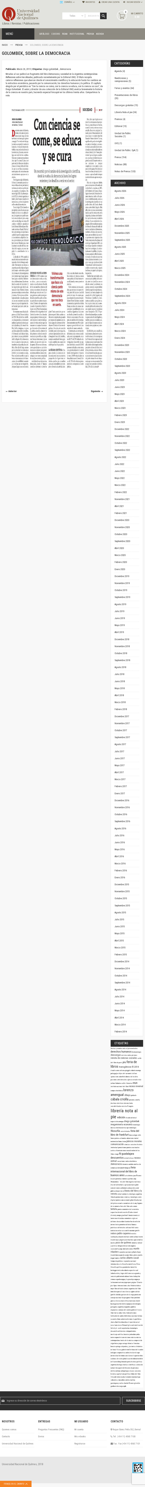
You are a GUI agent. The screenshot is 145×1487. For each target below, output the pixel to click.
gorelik (137, 1231)
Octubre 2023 (121, 359)
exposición (114, 1121)
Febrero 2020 (121, 562)
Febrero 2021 (121, 513)
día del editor (115, 1185)
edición (121, 1117)
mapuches (127, 1307)
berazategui (133, 1135)
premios (118, 1200)
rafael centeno (122, 1194)
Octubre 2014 (121, 975)
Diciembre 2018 (122, 639)
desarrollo (114, 1331)
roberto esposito (129, 1270)
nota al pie (126, 1048)
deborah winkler (138, 1359)
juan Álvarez (137, 1176)
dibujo (127, 1095)
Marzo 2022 (120, 485)
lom (115, 1313)
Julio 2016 (119, 835)
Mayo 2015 (120, 933)
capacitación (115, 1212)
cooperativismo (119, 1337)
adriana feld (130, 1228)
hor (139, 1276)
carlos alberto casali (129, 1258)
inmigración (121, 1246)
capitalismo (120, 1374)
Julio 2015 (119, 919)
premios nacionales (133, 1147)
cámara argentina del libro (132, 1289)
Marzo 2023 (120, 408)
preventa (132, 1100)
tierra (131, 1276)
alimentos (123, 1138)
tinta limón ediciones (130, 1313)
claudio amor (115, 1070)
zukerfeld (122, 1077)
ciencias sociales (130, 1144)
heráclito (134, 1267)
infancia (130, 1343)
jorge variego (123, 1343)
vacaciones (121, 1161)
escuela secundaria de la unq (127, 1203)
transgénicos (125, 1067)
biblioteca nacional (131, 1316)
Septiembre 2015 (122, 905)
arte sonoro (133, 1206)
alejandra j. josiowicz (128, 1346)
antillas (121, 1334)
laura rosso (118, 1325)
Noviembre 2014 (122, 968)
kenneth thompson (125, 1168)
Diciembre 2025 (122, 226)
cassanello (126, 1231)
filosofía (115, 1131)
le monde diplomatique (132, 1377)
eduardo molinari (124, 1237)
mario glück (135, 1185)
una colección (48, 89)
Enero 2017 (120, 793)
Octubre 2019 (121, 590)
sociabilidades (116, 1106)
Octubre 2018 (121, 653)
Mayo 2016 (120, 849)
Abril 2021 (119, 506)
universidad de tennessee (119, 1356)
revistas (124, 1055)
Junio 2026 (120, 205)
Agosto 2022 (120, 457)
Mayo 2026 (120, 212)
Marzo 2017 (120, 779)
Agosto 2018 (120, 667)
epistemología (131, 1128)
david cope (136, 1353)
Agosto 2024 (120, 303)
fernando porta (126, 1362)
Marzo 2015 (120, 947)
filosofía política (117, 1267)
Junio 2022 (120, 471)
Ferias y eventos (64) (124, 88)
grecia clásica (116, 1301)
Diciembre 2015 (122, 884)
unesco (123, 1200)
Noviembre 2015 (122, 891)
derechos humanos (121, 1051)
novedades (134, 1048)
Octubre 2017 (121, 730)
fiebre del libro (135, 1374)
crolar (119, 1231)
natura (114, 1233)
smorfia (137, 1100)
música (133, 1337)
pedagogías (115, 1073)
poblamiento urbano (123, 1276)
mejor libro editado (117, 1289)
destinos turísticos (117, 1103)
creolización (138, 1325)
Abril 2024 (119, 324)
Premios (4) (120, 119)
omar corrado (127, 1150)
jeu (124, 1062)
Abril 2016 (119, 856)
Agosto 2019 (120, 604)
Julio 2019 (119, 611)
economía (128, 1124)
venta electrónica (131, 1161)
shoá (112, 1322)
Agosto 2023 (120, 373)
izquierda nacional (129, 1261)
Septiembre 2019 (122, 597)
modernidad (115, 1141)
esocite (125, 1212)
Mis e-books (80, 1436)
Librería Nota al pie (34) (126, 112)
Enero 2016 (120, 877)
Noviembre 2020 (122, 527)
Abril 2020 (119, 548)
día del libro (124, 1182)
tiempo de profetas (117, 1261)
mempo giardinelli (123, 1215)
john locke (117, 1377)
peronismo (137, 1295)
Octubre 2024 (121, 289)
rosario (113, 1179)
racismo (128, 1246)
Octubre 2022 (121, 443)
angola (131, 1106)
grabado (133, 1095)
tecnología (136, 1125)
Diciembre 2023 (122, 345)
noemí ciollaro (132, 1073)
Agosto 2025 (120, 247)
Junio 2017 (120, 758)
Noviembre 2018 (122, 646)
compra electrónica (117, 1091)
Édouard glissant (128, 1325)
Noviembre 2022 (122, 436)
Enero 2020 (120, 569)
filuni (132, 1298)
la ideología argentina (134, 1194)
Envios (41, 1436)
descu (119, 1221)
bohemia (119, 1083)
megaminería (117, 1124)
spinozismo (115, 1077)
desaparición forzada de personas (127, 1368)
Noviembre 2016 (122, 807)
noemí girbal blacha (132, 1200)
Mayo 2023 (120, 394)
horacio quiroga (116, 1346)
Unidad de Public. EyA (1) (126, 150)
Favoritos (90, 2)
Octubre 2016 (121, 814)
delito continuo (116, 1371)
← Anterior (11, 391)
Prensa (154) (120, 157)
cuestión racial (135, 1322)
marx (122, 1301)
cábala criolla (120, 1099)
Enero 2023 (120, 422)
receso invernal (136, 1086)
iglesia (130, 1080)
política (128, 1374)
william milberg (116, 1362)
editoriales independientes (127, 1331)
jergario (122, 1240)
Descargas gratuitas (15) (126, 105)
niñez (141, 1356)
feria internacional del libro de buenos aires (124, 1171)
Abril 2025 (119, 261)
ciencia (118, 1188)
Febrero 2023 (121, 415)
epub (124, 1386)
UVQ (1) (118, 143)
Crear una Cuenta (110, 2)
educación (131, 1188)
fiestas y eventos (117, 1048)
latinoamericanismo (117, 1282)
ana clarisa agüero (128, 1292)
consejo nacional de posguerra (121, 1298)
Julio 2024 (119, 310)
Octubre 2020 (121, 534)
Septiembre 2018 (122, 660)
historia (113, 1374)
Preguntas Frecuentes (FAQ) (51, 1429)
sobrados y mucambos (118, 1380)
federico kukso (136, 1286)
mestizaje (114, 1334)
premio (120, 1209)
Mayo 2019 (120, 625)
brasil (127, 1322)
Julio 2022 (119, 464)
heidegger (114, 1270)
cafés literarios (127, 1083)
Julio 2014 (119, 996)
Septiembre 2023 (122, 366)
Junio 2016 (120, 842)
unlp (135, 1179)
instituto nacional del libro (120, 1086)
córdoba (118, 1295)
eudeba (131, 1164)
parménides (127, 1267)
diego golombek (51, 69)
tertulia (114, 1209)
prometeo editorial (126, 1225)
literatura (136, 1343)
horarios (127, 1334)
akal (129, 1286)
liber (112, 1313)
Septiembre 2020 (122, 541)
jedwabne (133, 1334)
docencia (125, 1164)
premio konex (122, 1147)
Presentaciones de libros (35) (126, 96)
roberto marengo (136, 1070)
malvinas (137, 1182)
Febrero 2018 (121, 709)
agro (135, 1240)
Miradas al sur (12, 74)
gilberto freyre (136, 1252)
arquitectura (126, 1328)
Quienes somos (9, 1429)
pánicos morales (134, 1141)
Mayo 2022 (120, 478)
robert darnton (125, 1221)
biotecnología (136, 1052)
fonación (134, 1350)
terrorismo (114, 1218)
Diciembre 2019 (122, 576)
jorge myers (128, 1282)
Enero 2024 (120, 338)
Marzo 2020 (120, 555)
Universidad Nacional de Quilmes (17, 1443)
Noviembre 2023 (122, 352)
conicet (113, 1188)
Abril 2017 (119, 772)
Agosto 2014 (120, 989)
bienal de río (120, 1191)
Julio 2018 (119, 674)
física (119, 1350)
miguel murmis (115, 1258)
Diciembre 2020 (122, 520)
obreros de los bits (131, 1077)
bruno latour (122, 1141)
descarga (119, 1386)
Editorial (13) (121, 126)
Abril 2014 (119, 1017)
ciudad (136, 1138)
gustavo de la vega (127, 1295)
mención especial (116, 1292)
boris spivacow (125, 1185)
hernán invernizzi (134, 1215)
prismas (134, 1055)
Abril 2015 (119, 940)
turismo (126, 1103)
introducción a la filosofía (119, 1264)
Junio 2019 (120, 618)
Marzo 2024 (120, 331)
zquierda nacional (125, 1252)
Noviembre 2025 (122, 233)
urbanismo (130, 1138)
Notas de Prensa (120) (125, 171)
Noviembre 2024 (122, 282)
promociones (120, 1197)
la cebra (120, 1313)
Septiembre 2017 (122, 737)
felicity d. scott (116, 1328)
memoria (125, 1179)
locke (131, 1103)
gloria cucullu (137, 1255)
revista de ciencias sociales (124, 1058)
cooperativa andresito (124, 1353)
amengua (121, 1121)
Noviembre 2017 (122, 723)
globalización (128, 1359)
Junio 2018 (120, 681)
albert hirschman (119, 1322)
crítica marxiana (130, 1301)
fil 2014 (135, 1067)
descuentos (117, 1157)
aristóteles (129, 1176)
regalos (131, 1182)
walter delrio (121, 1304)
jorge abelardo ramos (126, 1249)
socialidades (125, 1131)
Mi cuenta (78, 1429)
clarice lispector (134, 1356)
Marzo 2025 (120, 268)
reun (135, 1083)
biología (120, 1365)
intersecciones (122, 1286)
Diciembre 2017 (122, 716)
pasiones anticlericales (119, 1080)
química (117, 1138)
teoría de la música (127, 1340)
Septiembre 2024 (122, 296)
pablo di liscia (136, 1310)
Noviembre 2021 (122, 499)
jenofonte (137, 1298)
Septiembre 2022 (122, 450)
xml (121, 1212)
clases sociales (135, 1371)
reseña (123, 1377)
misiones (128, 1337)
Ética (138, 1264)
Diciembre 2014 (122, 961)
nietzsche (120, 1270)
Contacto (6, 1436)
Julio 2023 (119, 380)
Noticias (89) (121, 164)
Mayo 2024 (120, 317)
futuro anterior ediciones (125, 1319)
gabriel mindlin (126, 1350)
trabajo (135, 1276)
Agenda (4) (120, 71)
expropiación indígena (133, 1304)
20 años (130, 1212)
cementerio (128, 1218)
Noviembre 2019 (122, 583)
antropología (125, 1371)
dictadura (120, 1218)
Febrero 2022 (121, 492)
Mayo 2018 (120, 688)
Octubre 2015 (121, 898)
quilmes (131, 1179)
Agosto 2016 (120, 828)
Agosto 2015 (120, 912)
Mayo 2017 (120, 765)
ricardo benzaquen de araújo (120, 1255)
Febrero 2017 (121, 786)
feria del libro (125, 1206)
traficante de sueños (117, 1316)
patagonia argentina (117, 1307)
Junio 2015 (120, 926)
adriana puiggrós (125, 1070)
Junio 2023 (120, 387)
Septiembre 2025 (122, 240)
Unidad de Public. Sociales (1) (123, 135)
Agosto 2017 (120, 744)
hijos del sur (123, 1073)
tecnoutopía (134, 1328)
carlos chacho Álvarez (126, 1383)
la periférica (137, 1319)
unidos (128, 1380)
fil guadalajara (126, 1153)
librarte (113, 1197)
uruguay (123, 1279)
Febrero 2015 (121, 954)
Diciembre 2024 (122, 275)
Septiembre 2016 (122, 821)
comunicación (117, 1144)
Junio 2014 (120, 1003)
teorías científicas (129, 1365)
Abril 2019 (119, 632)
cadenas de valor (117, 1359)
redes (130, 1055)
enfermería (124, 1188)
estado (135, 1080)
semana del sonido (124, 1310)
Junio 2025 (120, 254)
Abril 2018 (119, 695)
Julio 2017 (119, 751)
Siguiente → (97, 391)
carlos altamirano (117, 1150)
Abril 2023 (119, 401)
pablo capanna (124, 1233)
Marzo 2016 (120, 863)
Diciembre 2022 (122, 429)
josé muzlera (129, 1240)
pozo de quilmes (124, 1242)
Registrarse (79, 1443)
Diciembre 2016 (122, 800)
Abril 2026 (119, 219)
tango (117, 1154)
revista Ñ (125, 1106)
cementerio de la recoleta (130, 1209)
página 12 (135, 1282)
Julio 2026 (119, 198)
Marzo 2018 (120, 702)
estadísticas (129, 1158)
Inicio (5, 45)
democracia (65, 69)
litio (112, 1377)
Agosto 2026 (120, 191)
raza (112, 1325)
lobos (131, 1255)
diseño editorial (131, 1118)
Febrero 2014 (121, 1031)
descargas (116, 1055)
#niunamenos (115, 1182)
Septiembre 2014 (122, 982)
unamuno (132, 1231)
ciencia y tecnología (131, 1197)
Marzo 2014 (120, 1024)
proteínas (119, 1179)
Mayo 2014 (120, 1010)
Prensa (19, 45)
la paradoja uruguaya (133, 1279)
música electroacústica (119, 1128)
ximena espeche (116, 1279)
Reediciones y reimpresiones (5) (123, 80)
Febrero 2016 (121, 870)
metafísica (132, 1264)
